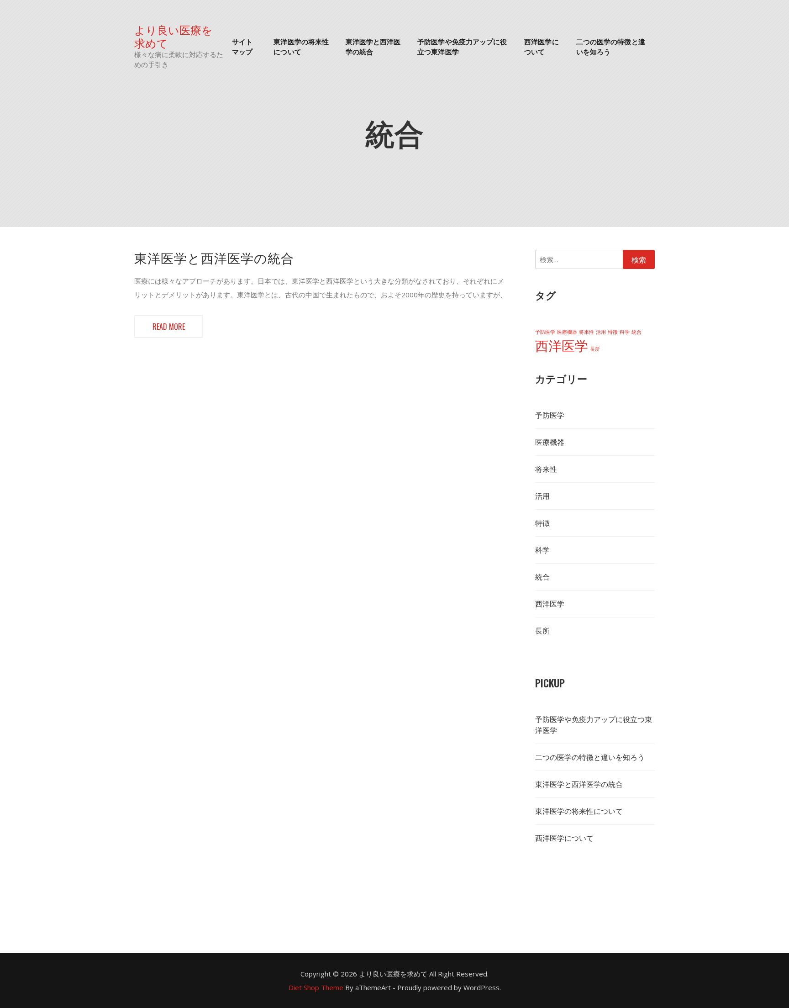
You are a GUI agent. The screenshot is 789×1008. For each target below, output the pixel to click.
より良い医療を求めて (173, 36)
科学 (625, 332)
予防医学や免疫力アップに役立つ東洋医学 (462, 46)
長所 (595, 349)
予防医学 (545, 332)
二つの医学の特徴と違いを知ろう (610, 46)
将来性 (586, 332)
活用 (601, 332)
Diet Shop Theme (316, 987)
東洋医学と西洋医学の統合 (373, 46)
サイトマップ (242, 46)
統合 (636, 332)
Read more (169, 326)
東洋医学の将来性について (301, 46)
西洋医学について (541, 46)
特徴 (613, 332)
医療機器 (567, 332)
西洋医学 (561, 346)
